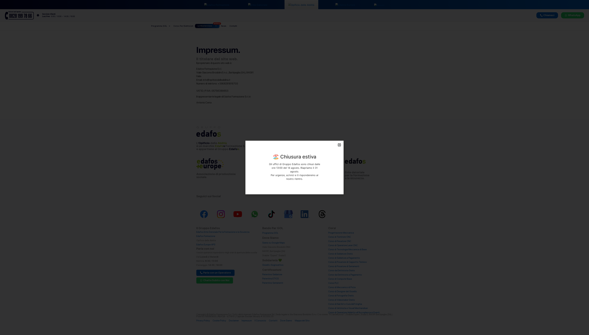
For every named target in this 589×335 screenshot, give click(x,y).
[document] (294, 167)
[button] (339, 145)
